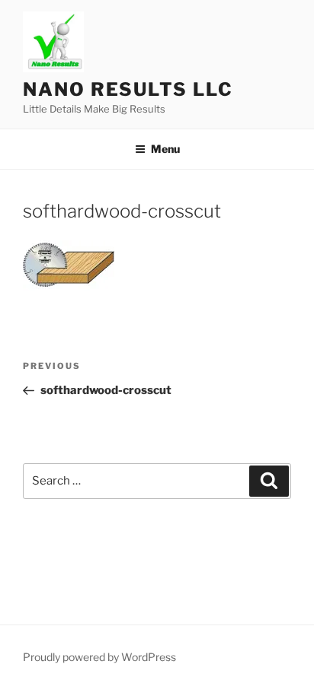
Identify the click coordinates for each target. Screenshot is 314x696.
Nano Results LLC (128, 89)
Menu (165, 148)
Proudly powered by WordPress (99, 656)
